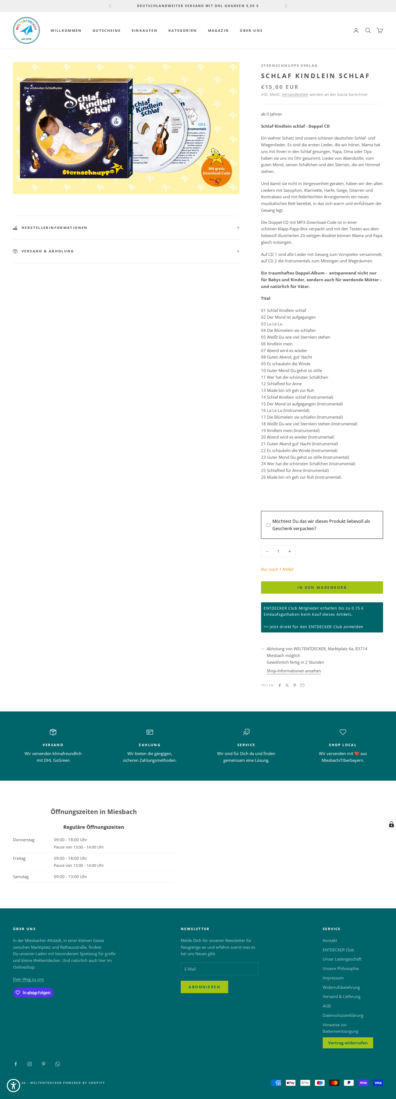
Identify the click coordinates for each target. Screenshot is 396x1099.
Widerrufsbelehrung (341, 987)
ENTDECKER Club (338, 949)
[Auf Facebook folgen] (15, 1064)
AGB (327, 1005)
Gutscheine (107, 30)
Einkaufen (145, 30)
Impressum (333, 977)
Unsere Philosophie (341, 968)
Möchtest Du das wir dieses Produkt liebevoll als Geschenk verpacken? (321, 524)
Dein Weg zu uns (28, 979)
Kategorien (182, 30)
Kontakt (330, 940)
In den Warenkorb (322, 587)
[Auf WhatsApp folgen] (57, 1064)
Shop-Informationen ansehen (294, 670)
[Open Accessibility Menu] (13, 1085)
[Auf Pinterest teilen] (295, 685)
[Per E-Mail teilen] (302, 685)
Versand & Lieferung (341, 996)
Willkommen (66, 30)
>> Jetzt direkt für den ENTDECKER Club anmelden (313, 626)
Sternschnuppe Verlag (289, 65)
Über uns (251, 30)
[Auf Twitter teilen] (287, 685)
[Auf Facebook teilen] (279, 685)
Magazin (218, 30)
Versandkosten (295, 94)
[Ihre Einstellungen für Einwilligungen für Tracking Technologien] (391, 824)
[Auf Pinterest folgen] (43, 1064)
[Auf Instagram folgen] (29, 1064)
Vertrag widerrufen (348, 1042)
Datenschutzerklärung (343, 1015)
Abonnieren (204, 986)
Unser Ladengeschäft (342, 959)
